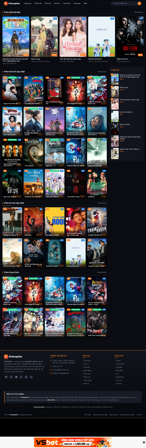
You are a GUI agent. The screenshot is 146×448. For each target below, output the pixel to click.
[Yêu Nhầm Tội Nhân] (54, 222)
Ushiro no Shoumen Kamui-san (94, 103)
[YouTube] (16, 377)
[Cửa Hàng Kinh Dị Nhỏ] (33, 90)
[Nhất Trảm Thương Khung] (97, 322)
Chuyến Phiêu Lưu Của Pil (75, 166)
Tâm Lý (86, 364)
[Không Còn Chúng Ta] (12, 222)
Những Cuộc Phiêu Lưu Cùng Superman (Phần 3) (75, 334)
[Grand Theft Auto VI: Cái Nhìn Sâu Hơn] (54, 121)
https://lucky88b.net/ (130, 421)
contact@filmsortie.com (60, 370)
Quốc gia (77, 3)
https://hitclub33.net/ (74, 421)
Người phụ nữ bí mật (95, 166)
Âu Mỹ (118, 361)
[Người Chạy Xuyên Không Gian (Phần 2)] (12, 152)
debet (18, 421)
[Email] (31, 377)
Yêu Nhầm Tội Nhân (52, 235)
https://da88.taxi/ (82, 425)
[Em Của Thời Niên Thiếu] (12, 253)
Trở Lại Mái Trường (73, 197)
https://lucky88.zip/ (119, 425)
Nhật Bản (119, 367)
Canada (118, 383)
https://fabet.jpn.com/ (36, 429)
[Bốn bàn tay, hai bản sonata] (33, 121)
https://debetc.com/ (111, 421)
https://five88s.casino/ (100, 425)
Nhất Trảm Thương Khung (96, 335)
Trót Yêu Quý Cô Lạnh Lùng (129, 100)
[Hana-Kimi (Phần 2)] (54, 184)
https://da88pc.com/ (130, 429)
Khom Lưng (124, 87)
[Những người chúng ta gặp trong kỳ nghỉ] (76, 222)
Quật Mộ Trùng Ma (52, 266)
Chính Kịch (87, 361)
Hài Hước (87, 367)
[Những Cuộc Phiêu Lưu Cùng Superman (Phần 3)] (76, 322)
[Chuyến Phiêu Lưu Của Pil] (76, 152)
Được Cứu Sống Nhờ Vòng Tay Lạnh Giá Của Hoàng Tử (54, 335)
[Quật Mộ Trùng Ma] (54, 253)
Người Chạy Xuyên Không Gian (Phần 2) (12, 165)
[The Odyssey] (33, 152)
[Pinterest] (26, 377)
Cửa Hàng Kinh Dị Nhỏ (32, 103)
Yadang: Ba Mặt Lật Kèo (96, 266)
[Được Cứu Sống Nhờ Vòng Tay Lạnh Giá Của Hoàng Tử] (54, 322)
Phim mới (38, 3)
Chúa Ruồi (28, 235)
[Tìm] (139, 3)
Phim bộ (48, 3)
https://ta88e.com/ (69, 433)
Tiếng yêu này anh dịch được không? (130, 138)
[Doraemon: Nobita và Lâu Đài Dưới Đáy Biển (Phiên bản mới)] (76, 121)
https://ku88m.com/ (73, 429)
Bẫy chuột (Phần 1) (10, 197)
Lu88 (34, 421)
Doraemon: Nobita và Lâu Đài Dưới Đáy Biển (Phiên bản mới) (75, 134)
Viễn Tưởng (88, 380)
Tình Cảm (87, 374)
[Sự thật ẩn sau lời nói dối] (33, 184)
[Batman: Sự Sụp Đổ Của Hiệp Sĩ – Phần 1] (97, 291)
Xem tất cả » (139, 12)
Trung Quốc (120, 364)
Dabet (10, 421)
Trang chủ (27, 3)
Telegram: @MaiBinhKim (60, 373)
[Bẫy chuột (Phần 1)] (12, 184)
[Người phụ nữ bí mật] (97, 152)
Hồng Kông (120, 377)
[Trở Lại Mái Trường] (76, 184)
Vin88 (81, 433)
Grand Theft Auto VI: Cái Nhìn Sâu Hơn (54, 134)
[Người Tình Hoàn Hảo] (12, 90)
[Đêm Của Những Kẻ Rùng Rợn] (54, 90)
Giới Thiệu (87, 415)
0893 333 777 (57, 366)
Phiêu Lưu (87, 377)
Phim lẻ (57, 3)
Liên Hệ (139, 415)
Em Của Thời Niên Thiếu (12, 266)
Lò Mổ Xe (91, 197)
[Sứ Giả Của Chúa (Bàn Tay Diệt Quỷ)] (33, 253)
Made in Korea (125, 124)
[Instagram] (11, 377)
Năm (85, 3)
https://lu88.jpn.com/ (55, 429)
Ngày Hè (49, 166)
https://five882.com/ (30, 425)
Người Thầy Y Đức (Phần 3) (129, 149)
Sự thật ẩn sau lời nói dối (33, 197)
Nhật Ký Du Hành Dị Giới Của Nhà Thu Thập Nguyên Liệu (130, 76)
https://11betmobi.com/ (110, 429)
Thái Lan (119, 380)
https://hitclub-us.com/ (54, 421)
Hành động (87, 370)
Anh (117, 374)
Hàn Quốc (119, 370)
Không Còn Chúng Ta (11, 235)
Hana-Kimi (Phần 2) (52, 197)
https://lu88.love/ (66, 425)
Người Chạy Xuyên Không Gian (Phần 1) (96, 134)
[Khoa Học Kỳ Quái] (12, 121)
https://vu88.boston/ (93, 421)
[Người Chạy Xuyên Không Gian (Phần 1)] (97, 121)
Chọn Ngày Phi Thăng (74, 103)
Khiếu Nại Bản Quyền (127, 415)
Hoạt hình (66, 3)
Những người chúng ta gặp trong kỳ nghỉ (74, 234)
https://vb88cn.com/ (91, 429)
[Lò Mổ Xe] (97, 184)
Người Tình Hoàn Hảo (11, 103)
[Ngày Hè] (54, 152)
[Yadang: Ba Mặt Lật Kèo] (97, 253)
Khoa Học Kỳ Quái (9, 134)
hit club (22, 429)
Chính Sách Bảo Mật (100, 415)
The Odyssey (29, 166)
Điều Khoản (114, 415)
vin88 (132, 425)
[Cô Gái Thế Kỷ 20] (76, 253)
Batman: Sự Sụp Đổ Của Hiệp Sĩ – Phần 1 (96, 303)
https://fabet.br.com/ (49, 425)
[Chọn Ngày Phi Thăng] (76, 90)
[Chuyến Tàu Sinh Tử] (97, 222)
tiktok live (12, 429)
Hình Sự (86, 383)
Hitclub (26, 421)
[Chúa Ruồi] (33, 222)
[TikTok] (21, 377)
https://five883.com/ (12, 425)
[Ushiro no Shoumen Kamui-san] (97, 90)
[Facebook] (6, 377)
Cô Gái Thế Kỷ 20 (72, 266)
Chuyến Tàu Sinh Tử (95, 235)
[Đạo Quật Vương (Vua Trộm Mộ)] (12, 322)
